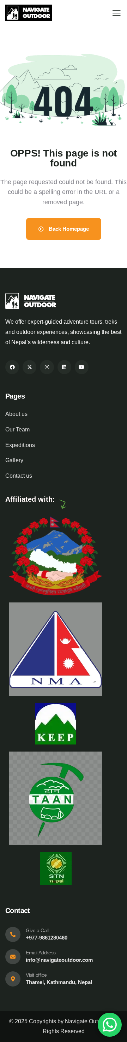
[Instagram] (47, 367)
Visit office (36, 975)
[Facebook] (12, 367)
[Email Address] (12, 956)
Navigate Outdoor (87, 1021)
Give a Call (37, 930)
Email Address (41, 952)
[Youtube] (82, 367)
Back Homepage (68, 229)
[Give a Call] (12, 934)
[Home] (28, 13)
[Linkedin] (64, 367)
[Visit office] (12, 979)
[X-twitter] (29, 367)
